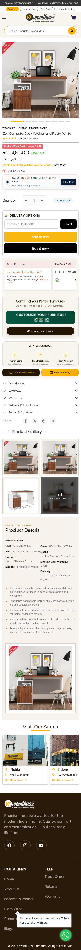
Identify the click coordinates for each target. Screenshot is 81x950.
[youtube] (41, 845)
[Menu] (4, 18)
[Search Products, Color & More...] (72, 31)
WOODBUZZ (8, 128)
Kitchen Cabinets (64, 9)
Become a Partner (19, 899)
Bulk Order (46, 9)
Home (9, 879)
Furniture (12, 9)
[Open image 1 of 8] (21, 457)
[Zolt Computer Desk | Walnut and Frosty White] (17, 121)
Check (68, 224)
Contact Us (13, 919)
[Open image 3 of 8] (21, 495)
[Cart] (74, 17)
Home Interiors (29, 9)
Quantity (9, 200)
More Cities (13, 909)
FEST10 (68, 181)
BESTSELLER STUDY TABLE (33, 128)
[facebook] (9, 845)
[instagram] (25, 845)
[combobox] (40, 30)
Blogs (8, 929)
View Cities (72, 3)
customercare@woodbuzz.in (19, 3)
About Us (12, 889)
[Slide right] (72, 80)
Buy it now (40, 248)
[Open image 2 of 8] (60, 457)
